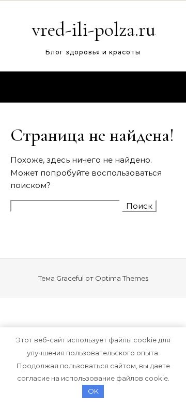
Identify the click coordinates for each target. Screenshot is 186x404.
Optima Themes (121, 278)
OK (93, 391)
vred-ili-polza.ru (94, 29)
